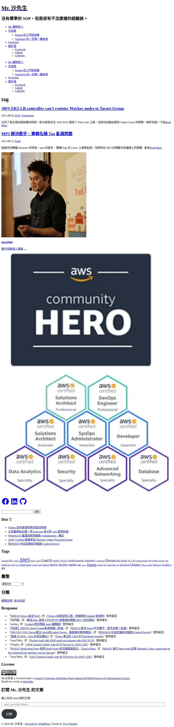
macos (45, 564)
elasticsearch (142, 560)
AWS (17, 115)
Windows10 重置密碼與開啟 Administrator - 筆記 (36, 535)
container (100, 560)
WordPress (166, 565)
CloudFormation (75, 560)
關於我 (12, 46)
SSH (114, 565)
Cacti (38, 560)
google (161, 560)
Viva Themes (70, 723)
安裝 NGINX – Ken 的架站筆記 (29, 636)
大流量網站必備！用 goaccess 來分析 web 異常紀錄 (38, 531)
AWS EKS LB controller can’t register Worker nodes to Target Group (62, 108)
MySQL (63, 564)
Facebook (13, 42)
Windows (157, 565)
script (109, 565)
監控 (3, 568)
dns (118, 560)
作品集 (12, 30)
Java (17, 565)
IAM (13, 565)
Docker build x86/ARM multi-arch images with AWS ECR (61, 640)
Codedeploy (89, 560)
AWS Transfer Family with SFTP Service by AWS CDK (56, 644)
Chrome (63, 560)
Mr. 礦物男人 (15, 26)
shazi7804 (7, 242)
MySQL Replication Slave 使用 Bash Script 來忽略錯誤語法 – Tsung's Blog (53, 648)
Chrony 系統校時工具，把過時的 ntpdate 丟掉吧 (76, 616)
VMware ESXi (146, 565)
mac (40, 565)
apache (16, 561)
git (150, 560)
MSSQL (54, 564)
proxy (84, 565)
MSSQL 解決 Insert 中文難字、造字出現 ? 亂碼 (98, 628)
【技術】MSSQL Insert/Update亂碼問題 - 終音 (37, 628)
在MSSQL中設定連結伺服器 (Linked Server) (33, 543)
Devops (111, 560)
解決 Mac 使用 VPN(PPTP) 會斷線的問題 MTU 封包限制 (60, 620)
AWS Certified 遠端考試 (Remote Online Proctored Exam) (40, 539)
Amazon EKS (7, 561)
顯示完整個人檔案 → (14, 248)
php (79, 564)
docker (124, 560)
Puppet (92, 564)
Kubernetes (28, 115)
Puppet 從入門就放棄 (27, 35)
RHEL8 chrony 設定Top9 (25, 616)
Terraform (124, 565)
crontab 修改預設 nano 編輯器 (43, 624)
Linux (35, 565)
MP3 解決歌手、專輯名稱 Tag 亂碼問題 (36, 134)
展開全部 (6, 600)
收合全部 (19, 600)
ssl (117, 565)
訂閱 (9, 714)
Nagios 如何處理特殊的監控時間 (27, 527)
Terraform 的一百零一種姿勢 (31, 39)
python (100, 565)
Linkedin (20, 55)
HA (167, 561)
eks (134, 561)
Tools (18, 141)
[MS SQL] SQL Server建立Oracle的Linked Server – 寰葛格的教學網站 (51, 632)
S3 (104, 565)
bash (33, 561)
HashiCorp (5, 565)
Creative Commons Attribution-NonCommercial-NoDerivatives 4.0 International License (82, 678)
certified (56, 561)
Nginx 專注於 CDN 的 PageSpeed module (79, 636)
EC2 (130, 561)
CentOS (46, 560)
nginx (73, 564)
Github (18, 52)
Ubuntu (135, 564)
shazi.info (28, 681)
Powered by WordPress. (38, 723)
